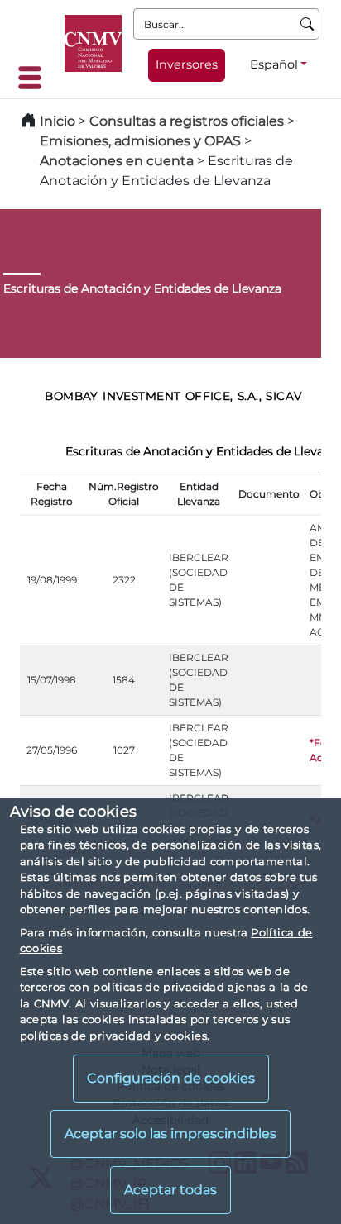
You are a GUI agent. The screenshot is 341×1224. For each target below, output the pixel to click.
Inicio (57, 121)
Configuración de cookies (171, 1078)
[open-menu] (34, 77)
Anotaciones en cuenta (117, 161)
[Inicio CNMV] (93, 43)
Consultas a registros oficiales (186, 121)
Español (274, 64)
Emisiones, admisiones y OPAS (140, 141)
